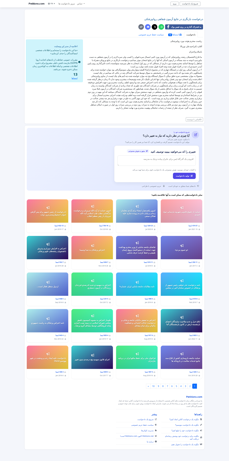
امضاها (174, 34)
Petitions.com (37, 3)
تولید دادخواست (182, 175)
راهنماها (198, 414)
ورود (174, 4)
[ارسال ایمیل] (148, 27)
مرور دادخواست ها (66, 4)
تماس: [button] (80, 4)
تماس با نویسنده (193, 119)
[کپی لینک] (141, 27)
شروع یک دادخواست (190, 4)
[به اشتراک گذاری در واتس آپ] (161, 27)
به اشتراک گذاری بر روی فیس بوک (186, 26)
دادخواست (190, 34)
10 (153, 386)
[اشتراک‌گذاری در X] (154, 27)
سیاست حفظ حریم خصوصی (151, 34)
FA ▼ (53, 4)
